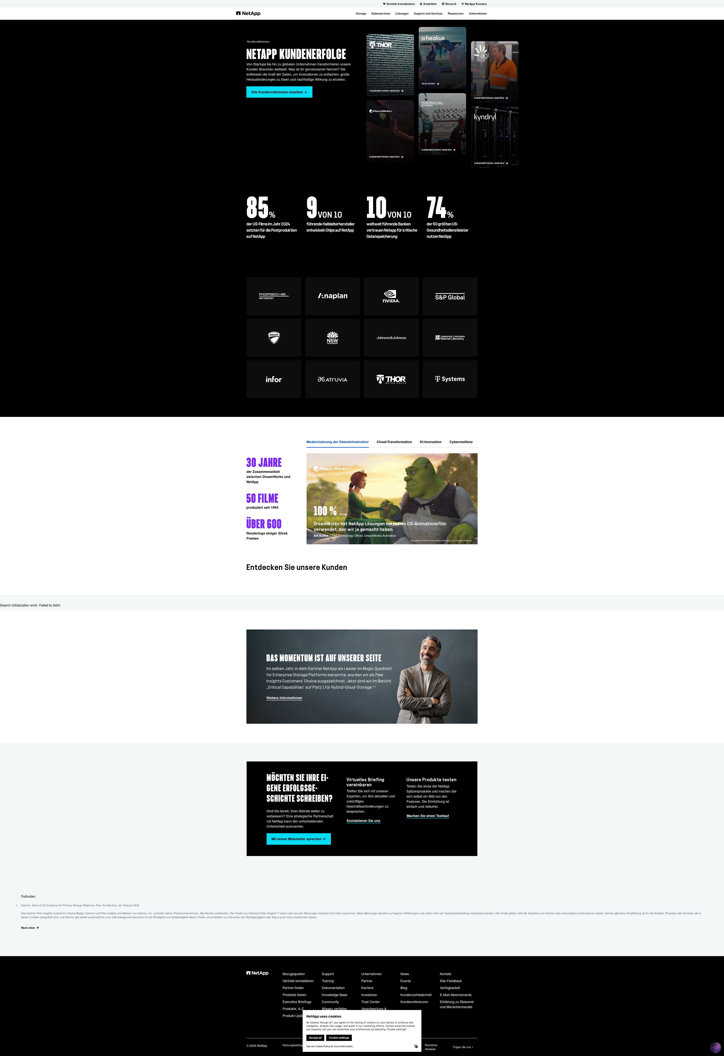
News (404, 973)
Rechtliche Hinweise (431, 1047)
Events (405, 980)
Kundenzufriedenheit (416, 994)
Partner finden (293, 987)
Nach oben (28, 928)
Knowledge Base (334, 994)
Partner (366, 980)
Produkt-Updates (295, 1015)
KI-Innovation (431, 441)
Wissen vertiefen (334, 1008)
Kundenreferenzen (258, 41)
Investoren (369, 994)
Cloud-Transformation (394, 441)
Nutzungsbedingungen (296, 1045)
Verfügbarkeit (450, 987)
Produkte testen (294, 994)
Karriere (367, 987)
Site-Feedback (451, 980)
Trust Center (370, 1001)
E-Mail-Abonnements (456, 994)
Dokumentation (333, 987)
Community (330, 1001)
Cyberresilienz (461, 441)
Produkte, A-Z (293, 1008)
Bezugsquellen (294, 973)
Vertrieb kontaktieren (298, 980)
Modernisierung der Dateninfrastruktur (338, 441)
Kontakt (445, 973)
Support (328, 973)
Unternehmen (371, 973)
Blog (403, 987)
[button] (361, 13)
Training (328, 980)
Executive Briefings (297, 1001)
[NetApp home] (248, 13)
